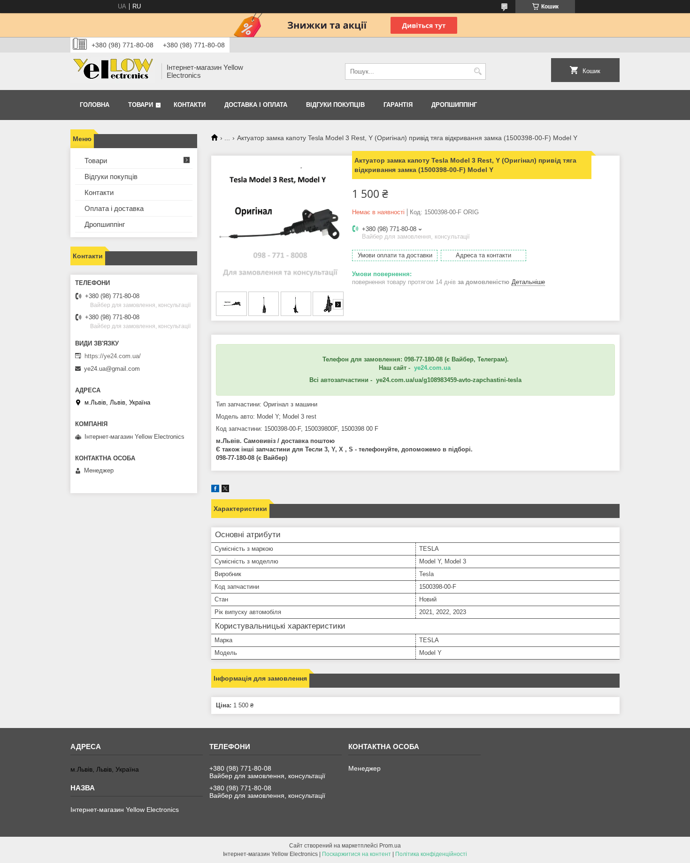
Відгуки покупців (335, 104)
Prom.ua (390, 845)
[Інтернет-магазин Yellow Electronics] (112, 71)
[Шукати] (477, 71)
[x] (225, 490)
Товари (140, 104)
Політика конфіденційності (431, 854)
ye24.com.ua (432, 367)
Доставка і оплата (255, 104)
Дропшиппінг (454, 104)
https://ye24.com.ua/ (112, 356)
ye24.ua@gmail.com (112, 368)
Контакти (190, 104)
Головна (94, 104)
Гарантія (398, 104)
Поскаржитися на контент (356, 854)
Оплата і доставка (114, 208)
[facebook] (215, 490)
